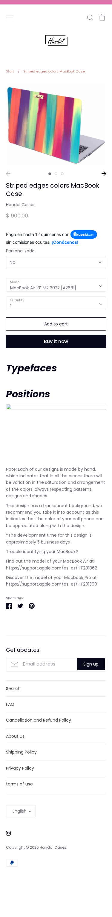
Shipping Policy (21, 752)
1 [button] (49, 173)
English (20, 811)
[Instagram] (6, 833)
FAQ (10, 704)
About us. (15, 736)
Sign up (91, 664)
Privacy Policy (20, 768)
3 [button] (62, 173)
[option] (56, 124)
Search (13, 688)
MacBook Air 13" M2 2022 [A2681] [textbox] (43, 288)
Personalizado (20, 251)
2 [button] (56, 173)
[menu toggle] (10, 17)
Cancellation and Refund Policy (38, 720)
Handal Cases (20, 205)
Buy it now (56, 341)
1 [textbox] (10, 306)
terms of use (19, 784)
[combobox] (56, 285)
